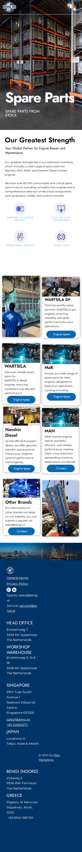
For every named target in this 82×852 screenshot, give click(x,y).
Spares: (13, 595)
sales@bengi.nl (15, 524)
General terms (17, 578)
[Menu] (74, 6)
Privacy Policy (17, 584)
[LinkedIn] (14, 590)
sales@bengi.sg (18, 719)
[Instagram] (9, 590)
